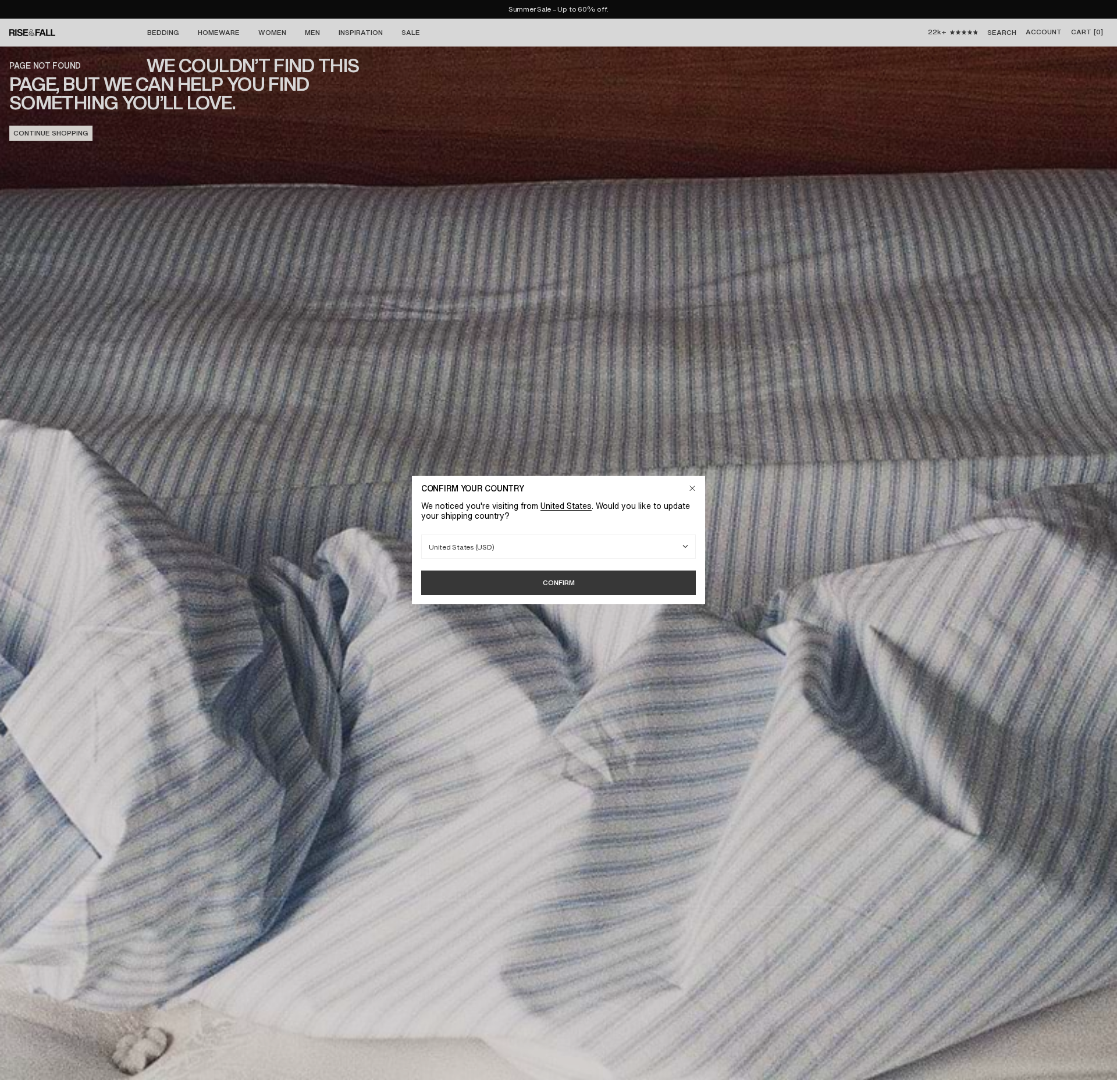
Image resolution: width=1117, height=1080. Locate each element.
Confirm (559, 582)
